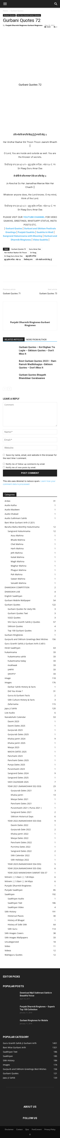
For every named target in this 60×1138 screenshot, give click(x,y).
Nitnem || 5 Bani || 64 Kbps (19, 881)
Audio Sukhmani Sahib (16, 518)
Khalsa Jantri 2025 (16, 743)
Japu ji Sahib (11, 708)
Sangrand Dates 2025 (18, 777)
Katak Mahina (17, 557)
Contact (19, 1129)
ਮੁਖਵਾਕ (11, 669)
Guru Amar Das (35, 249)
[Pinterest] (19, 32)
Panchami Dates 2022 (21, 842)
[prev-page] (5, 389)
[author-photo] (30, 318)
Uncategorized (12, 941)
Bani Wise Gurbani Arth (16, 522)
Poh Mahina (16, 574)
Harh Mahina (17, 548)
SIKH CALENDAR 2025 (18, 782)
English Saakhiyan (13, 596)
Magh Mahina (17, 561)
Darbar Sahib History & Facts (22, 686)
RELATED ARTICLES (14, 339)
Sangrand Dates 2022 (21, 851)
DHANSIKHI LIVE (12, 591)
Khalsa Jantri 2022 (19, 833)
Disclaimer (9, 1129)
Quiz (27, 1129)
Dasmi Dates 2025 (16, 725)
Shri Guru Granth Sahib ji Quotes (28, 15)
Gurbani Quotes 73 (48, 293)
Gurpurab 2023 (15, 730)
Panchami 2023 (15, 756)
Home (5, 11)
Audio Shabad (11, 514)
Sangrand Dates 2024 (18, 773)
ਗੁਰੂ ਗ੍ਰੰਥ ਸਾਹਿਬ (31, 256)
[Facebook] (6, 32)
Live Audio (10, 712)
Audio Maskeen (12, 509)
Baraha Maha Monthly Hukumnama (22, 526)
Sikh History (10, 911)
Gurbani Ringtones (14, 635)
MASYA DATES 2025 (17, 751)
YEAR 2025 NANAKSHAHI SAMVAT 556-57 (27, 872)
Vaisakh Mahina (18, 583)
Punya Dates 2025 (16, 764)
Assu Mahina (17, 535)
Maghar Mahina (18, 565)
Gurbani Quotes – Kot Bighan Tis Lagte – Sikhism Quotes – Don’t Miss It (37, 350)
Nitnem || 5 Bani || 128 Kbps (19, 877)
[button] (5, 4)
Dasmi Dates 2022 (19, 825)
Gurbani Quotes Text (18, 613)
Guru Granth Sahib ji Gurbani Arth (21, 643)
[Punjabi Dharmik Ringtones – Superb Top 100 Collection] (10, 1010)
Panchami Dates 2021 (21, 803)
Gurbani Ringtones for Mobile (34, 1020)
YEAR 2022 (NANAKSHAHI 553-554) (24, 820)
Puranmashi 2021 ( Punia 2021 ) (26, 807)
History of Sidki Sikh (17, 924)
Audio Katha (11, 505)
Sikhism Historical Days (22, 816)
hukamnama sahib (17, 656)
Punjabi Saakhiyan (14, 890)
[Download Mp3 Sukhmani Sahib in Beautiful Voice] (10, 996)
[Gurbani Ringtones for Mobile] (10, 1024)
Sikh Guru (12, 928)
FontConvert (37, 1129)
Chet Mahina (17, 544)
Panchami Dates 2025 (18, 760)
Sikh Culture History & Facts (21, 699)
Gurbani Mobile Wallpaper (18, 600)
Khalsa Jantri (17, 794)
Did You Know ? (15, 691)
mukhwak (12, 665)
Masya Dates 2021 (19, 799)
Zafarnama (13, 704)
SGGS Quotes (14, 617)
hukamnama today (17, 660)
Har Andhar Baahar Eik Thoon (15, 252)
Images (8, 682)
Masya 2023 (13, 747)
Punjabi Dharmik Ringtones (18, 885)
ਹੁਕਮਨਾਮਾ (12, 673)
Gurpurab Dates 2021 (21, 790)
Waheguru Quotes (13, 954)
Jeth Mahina (17, 552)
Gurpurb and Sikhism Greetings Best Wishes (26, 639)
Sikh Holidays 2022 (20, 859)
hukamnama (11, 652)
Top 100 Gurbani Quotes (20, 630)
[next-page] (9, 389)
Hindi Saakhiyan (12, 648)
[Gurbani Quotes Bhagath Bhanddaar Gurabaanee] (10, 378)
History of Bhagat (16, 920)
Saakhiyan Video (16, 907)
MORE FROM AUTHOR (36, 339)
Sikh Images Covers (14, 933)
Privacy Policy (49, 1129)
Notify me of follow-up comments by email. (25, 464)
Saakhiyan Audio (16, 898)
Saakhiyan (10, 894)
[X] (12, 32)
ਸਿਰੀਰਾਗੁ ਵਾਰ (28, 259)
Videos (8, 950)
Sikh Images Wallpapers (16, 937)
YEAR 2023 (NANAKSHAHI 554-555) (24, 864)
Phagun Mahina (18, 570)
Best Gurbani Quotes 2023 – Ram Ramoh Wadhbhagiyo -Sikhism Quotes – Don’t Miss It (37, 364)
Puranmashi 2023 (16, 769)
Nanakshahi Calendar (15, 717)
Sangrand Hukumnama (19, 531)
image (8, 678)
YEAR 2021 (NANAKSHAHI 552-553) (24, 786)
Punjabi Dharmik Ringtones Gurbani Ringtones (24, 25)
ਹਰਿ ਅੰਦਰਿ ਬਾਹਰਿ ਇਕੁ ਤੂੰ (44, 259)
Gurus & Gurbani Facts (19, 695)
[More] (33, 32)
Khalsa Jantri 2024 (16, 738)
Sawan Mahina (18, 578)
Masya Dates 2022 (19, 838)
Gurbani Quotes (17, 11)
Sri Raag (33, 252)
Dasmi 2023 (13, 721)
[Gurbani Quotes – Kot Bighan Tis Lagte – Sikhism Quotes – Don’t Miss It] (10, 350)
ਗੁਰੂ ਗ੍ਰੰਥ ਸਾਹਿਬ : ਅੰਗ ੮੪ (12, 259)
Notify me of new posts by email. (21, 467)
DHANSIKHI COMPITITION (17, 587)
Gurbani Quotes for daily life (22, 609)
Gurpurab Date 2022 (21, 829)
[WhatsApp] (26, 32)
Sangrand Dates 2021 (21, 812)
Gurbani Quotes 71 (12, 293)
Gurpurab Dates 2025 (18, 734)
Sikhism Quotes (15, 626)
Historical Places (16, 916)
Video (7, 946)
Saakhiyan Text (15, 903)
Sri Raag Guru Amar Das (13, 256)
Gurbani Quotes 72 (18, 249)
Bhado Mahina (18, 539)
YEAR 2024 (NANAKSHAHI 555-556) (24, 868)
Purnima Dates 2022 (20, 846)
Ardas (7, 501)
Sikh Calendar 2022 (20, 855)
